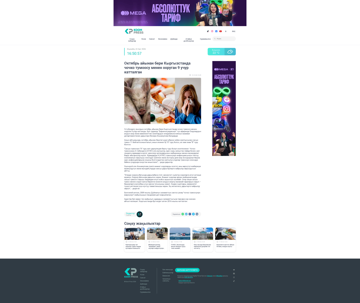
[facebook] (190, 214)
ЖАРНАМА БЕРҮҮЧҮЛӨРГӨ (187, 270)
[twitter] (193, 214)
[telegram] (186, 214)
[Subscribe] (226, 31)
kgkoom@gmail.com (185, 280)
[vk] (197, 214)
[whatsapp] (182, 214)
